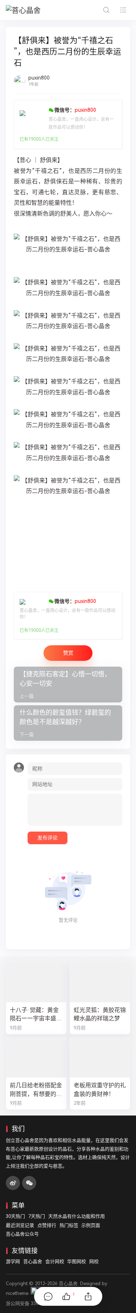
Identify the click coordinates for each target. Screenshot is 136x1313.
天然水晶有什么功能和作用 (76, 1216)
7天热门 (36, 1216)
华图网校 (76, 1261)
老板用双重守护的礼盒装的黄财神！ (100, 1089)
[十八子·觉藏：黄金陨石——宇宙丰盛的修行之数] (36, 982)
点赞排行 (46, 1225)
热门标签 (68, 1225)
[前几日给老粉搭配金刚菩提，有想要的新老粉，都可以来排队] (36, 1058)
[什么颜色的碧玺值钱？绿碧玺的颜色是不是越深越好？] (68, 723)
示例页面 (90, 1225)
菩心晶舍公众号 (22, 1234)
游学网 (13, 1261)
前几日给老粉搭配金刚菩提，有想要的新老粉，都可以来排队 (36, 1090)
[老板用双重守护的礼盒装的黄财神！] (100, 1058)
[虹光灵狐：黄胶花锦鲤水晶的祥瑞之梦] (100, 982)
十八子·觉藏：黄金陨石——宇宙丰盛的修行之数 (36, 1015)
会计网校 (54, 1261)
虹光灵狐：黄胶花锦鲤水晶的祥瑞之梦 (100, 1014)
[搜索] (106, 10)
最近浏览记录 (20, 1225)
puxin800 (39, 78)
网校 (94, 1261)
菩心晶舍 (32, 1261)
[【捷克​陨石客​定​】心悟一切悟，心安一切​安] (68, 684)
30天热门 (15, 1216)
